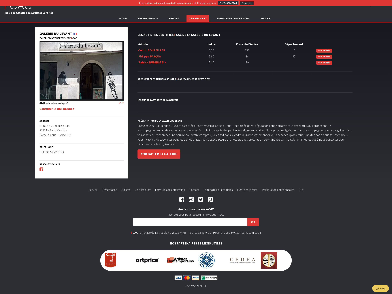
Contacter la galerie (159, 154)
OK (253, 222)
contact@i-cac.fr (251, 232)
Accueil (123, 18)
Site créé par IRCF (196, 286)
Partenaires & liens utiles (218, 190)
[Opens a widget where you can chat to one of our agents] (380, 288)
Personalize (247, 3)
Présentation (109, 190)
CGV (301, 190)
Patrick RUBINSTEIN (152, 62)
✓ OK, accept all (228, 3)
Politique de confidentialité (278, 190)
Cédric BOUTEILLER (151, 50)
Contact (265, 18)
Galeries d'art (198, 18)
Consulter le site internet (57, 109)
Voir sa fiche (324, 50)
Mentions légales (247, 190)
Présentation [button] (147, 18)
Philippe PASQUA (149, 56)
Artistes (173, 18)
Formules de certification (233, 18)
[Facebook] (41, 169)
